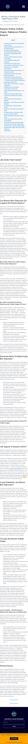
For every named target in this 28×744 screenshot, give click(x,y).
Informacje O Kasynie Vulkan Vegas (12, 73)
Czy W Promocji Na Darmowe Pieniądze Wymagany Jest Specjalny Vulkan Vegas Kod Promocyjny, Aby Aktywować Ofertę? (14, 124)
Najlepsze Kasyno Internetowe (11, 87)
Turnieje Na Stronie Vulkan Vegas (12, 63)
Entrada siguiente (14, 703)
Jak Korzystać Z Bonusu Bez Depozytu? (13, 78)
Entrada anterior (14, 699)
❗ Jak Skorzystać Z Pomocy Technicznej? (14, 80)
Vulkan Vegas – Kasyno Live (11, 88)
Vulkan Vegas (7, 130)
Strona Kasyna (7, 68)
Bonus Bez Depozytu (9, 75)
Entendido (14, 738)
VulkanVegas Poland (7, 21)
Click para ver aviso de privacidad (14, 742)
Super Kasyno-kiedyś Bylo (10, 82)
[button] (23, 6)
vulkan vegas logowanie (15, 468)
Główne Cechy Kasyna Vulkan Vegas (13, 93)
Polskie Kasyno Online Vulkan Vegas (12, 77)
